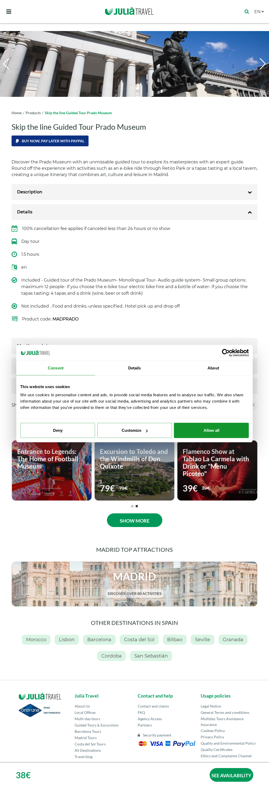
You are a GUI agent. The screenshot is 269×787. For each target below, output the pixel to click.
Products (33, 113)
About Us (82, 706)
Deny (58, 430)
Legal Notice (211, 706)
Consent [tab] (56, 367)
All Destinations (88, 750)
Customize (131, 430)
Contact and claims (153, 706)
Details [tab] (134, 367)
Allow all (211, 430)
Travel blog (83, 756)
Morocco (36, 640)
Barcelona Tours (88, 731)
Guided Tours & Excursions (96, 725)
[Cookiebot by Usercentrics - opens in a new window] (226, 353)
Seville (202, 640)
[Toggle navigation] (8, 11)
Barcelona (99, 640)
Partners (145, 725)
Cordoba (111, 656)
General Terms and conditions (225, 712)
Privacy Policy (212, 737)
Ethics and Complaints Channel (226, 756)
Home (17, 113)
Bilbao (174, 640)
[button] (262, 64)
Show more (134, 521)
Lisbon (67, 640)
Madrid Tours (86, 737)
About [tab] (213, 367)
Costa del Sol (139, 640)
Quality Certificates (216, 749)
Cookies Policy (213, 730)
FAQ (141, 712)
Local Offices (85, 712)
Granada (233, 640)
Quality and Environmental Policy (228, 743)
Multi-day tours (87, 718)
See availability (231, 775)
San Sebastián (151, 656)
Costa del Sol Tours (90, 744)
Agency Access (150, 718)
